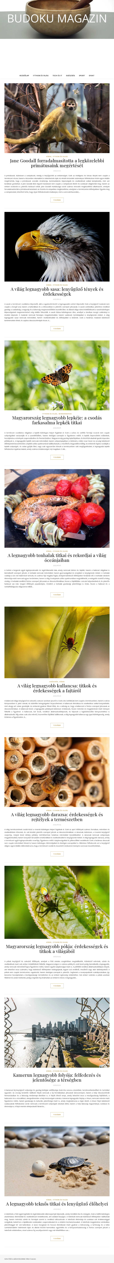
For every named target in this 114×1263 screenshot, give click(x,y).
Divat (91, 75)
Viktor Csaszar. (31, 1259)
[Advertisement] (57, 55)
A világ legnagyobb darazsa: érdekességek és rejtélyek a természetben (57, 816)
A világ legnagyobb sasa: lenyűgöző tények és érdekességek (57, 291)
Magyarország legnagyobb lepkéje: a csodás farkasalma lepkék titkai (57, 420)
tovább (57, 200)
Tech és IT (57, 75)
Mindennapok (65, 414)
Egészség (70, 75)
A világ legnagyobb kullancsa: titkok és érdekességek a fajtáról (57, 688)
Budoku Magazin (57, 18)
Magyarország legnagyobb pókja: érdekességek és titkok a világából (57, 948)
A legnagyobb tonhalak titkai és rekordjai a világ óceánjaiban (57, 557)
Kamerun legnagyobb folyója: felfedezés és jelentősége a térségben (57, 1077)
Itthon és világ (41, 75)
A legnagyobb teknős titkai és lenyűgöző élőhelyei (57, 1204)
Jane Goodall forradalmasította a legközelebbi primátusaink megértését (57, 163)
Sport (82, 75)
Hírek (48, 157)
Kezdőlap (24, 75)
